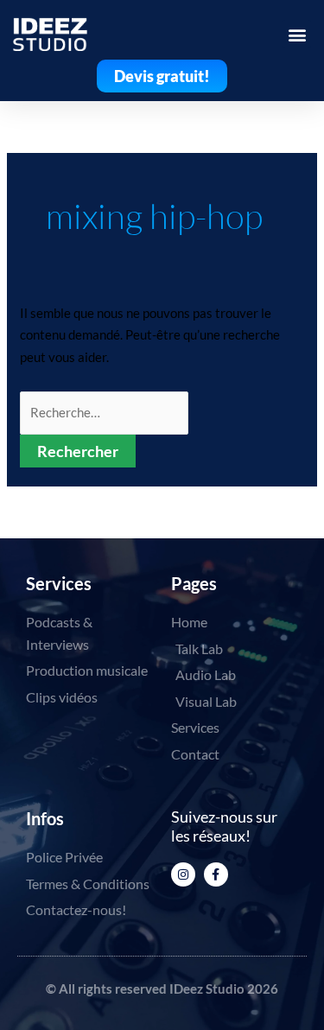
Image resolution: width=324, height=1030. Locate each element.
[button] (297, 34)
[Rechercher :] (104, 412)
